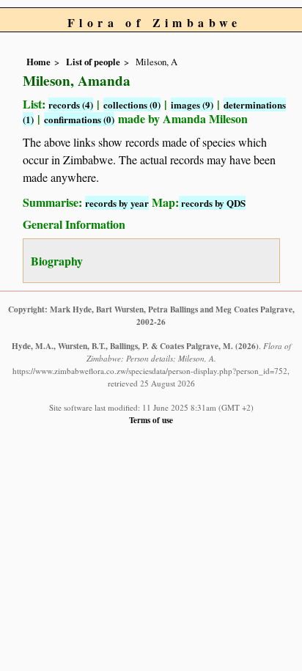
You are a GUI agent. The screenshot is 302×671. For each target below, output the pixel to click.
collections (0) (132, 104)
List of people (93, 61)
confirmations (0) (79, 119)
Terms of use (151, 420)
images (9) (192, 104)
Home (38, 61)
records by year (117, 203)
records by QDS (212, 203)
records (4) (70, 104)
